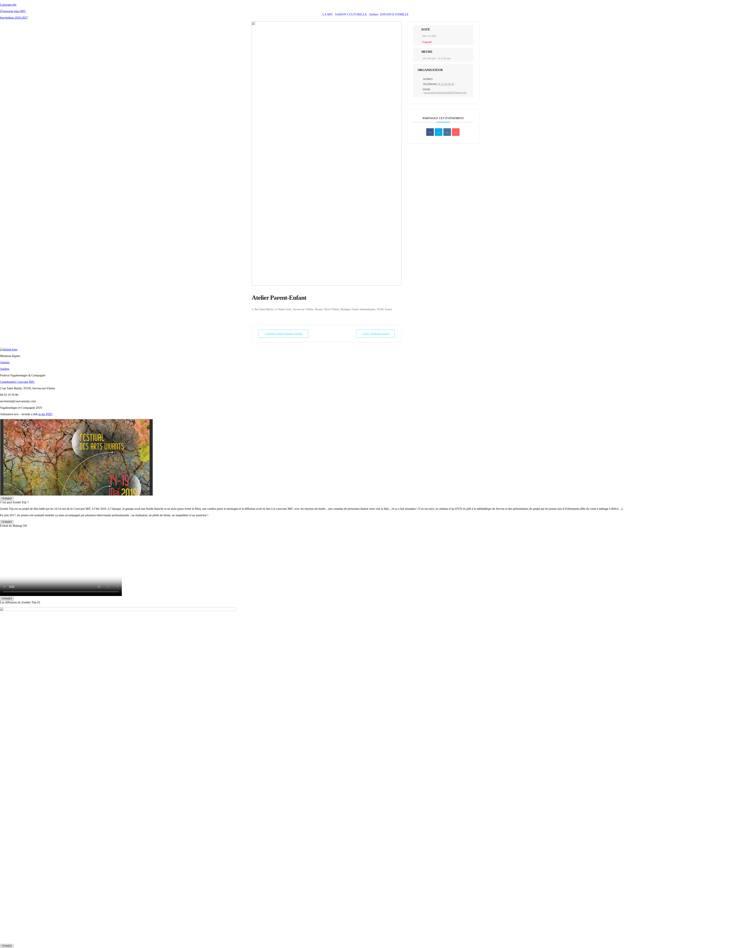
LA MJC (327, 14)
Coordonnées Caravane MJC (17, 381)
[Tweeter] (438, 132)
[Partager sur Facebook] (430, 132)
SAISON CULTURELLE (351, 14)
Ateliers (373, 14)
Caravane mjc (8, 4)
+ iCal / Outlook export (375, 333)
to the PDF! (45, 414)
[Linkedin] (447, 132)
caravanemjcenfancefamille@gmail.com (445, 92)
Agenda (5, 362)
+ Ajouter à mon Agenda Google (283, 333)
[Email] (456, 132)
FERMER (7, 498)
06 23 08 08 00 (446, 84)
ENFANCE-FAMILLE (394, 14)
